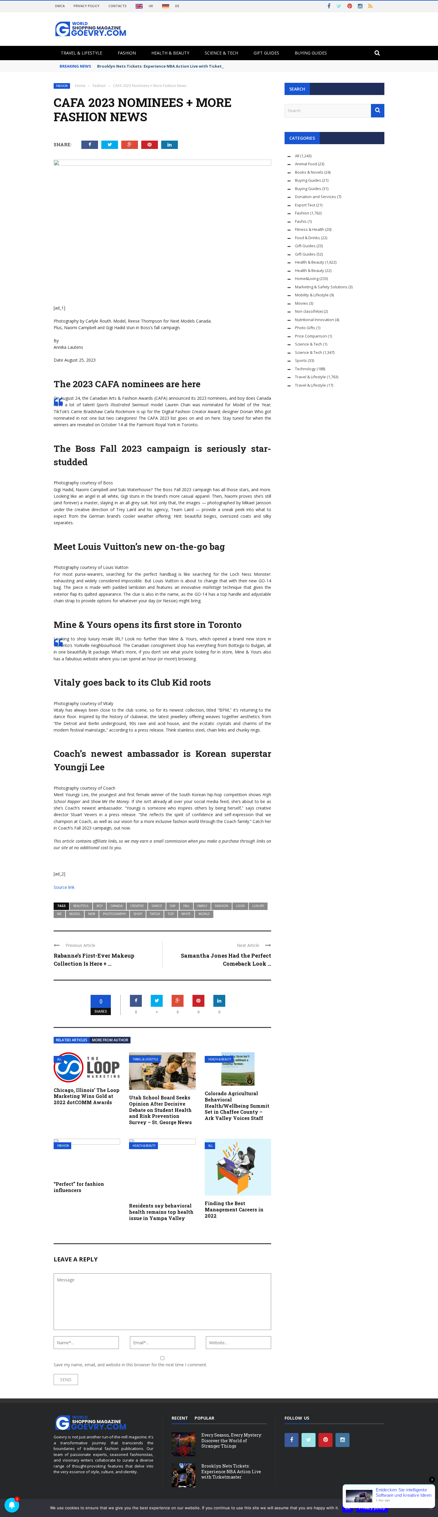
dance (157, 906)
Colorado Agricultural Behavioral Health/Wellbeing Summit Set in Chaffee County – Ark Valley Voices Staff (237, 1105)
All (59, 1059)
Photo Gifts (305, 327)
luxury (258, 906)
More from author (110, 1040)
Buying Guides (311, 53)
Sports (301, 360)
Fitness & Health (309, 229)
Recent (180, 1418)
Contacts (117, 6)
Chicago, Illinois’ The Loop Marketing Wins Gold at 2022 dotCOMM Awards (86, 1096)
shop (137, 914)
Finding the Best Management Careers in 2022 (234, 1209)
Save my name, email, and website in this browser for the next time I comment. (130, 1364)
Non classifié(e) (309, 311)
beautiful (81, 906)
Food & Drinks (307, 237)
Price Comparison (311, 336)
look (240, 906)
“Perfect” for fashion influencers (79, 1187)
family (202, 906)
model (74, 914)
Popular (204, 1418)
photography (114, 914)
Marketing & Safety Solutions (321, 287)
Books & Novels (309, 172)
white (186, 914)
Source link (64, 887)
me (59, 914)
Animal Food (306, 164)
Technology (305, 368)
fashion (221, 906)
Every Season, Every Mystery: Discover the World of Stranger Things (231, 1440)
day (172, 906)
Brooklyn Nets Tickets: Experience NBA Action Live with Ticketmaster (166, 66)
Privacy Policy (87, 6)
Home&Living (307, 278)
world (204, 914)
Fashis (301, 221)
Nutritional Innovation (314, 319)
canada (116, 906)
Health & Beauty (170, 53)
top (171, 914)
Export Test (305, 205)
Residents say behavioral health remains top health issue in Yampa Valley (161, 1211)
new (91, 914)
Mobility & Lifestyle (312, 295)
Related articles (71, 1040)
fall (186, 906)
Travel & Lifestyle (81, 53)
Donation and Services (315, 196)
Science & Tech (221, 53)
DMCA (60, 6)
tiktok (155, 914)
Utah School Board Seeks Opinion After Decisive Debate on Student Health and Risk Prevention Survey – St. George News (160, 1109)
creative (137, 906)
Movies (301, 303)
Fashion (127, 53)
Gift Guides (266, 53)
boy (99, 906)
